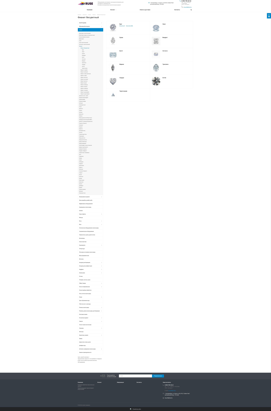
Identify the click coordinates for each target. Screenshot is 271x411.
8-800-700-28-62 (186, 1)
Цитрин (80, 112)
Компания (89, 9)
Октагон (165, 51)
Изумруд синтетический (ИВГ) (85, 119)
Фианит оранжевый (85, 92)
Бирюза (81, 128)
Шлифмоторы (82, 345)
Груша (121, 37)
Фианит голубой (84, 70)
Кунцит (80, 178)
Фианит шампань (84, 88)
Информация (120, 382)
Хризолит (81, 114)
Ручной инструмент (83, 317)
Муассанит (81, 38)
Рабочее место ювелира (85, 304)
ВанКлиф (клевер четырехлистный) (87, 35)
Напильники (82, 272)
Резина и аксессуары (84, 307)
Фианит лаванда (84, 84)
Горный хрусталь (83, 134)
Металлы (81, 259)
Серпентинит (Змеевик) (84, 152)
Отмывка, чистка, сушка (84, 279)
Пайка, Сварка (82, 283)
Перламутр (81, 136)
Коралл (80, 126)
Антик (164, 77)
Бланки (81, 210)
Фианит (80, 46)
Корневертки (82, 245)
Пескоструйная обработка (85, 290)
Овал (164, 24)
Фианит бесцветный (85, 48)
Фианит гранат (84, 82)
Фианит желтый (84, 77)
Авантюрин (81, 180)
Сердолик (81, 156)
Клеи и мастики (82, 241)
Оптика (81, 276)
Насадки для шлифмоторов (85, 266)
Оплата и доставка (145, 9)
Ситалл (80, 132)
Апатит (80, 183)
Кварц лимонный (83, 141)
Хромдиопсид (82, 130)
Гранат (80, 110)
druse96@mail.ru (169, 398)
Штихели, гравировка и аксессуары (87, 349)
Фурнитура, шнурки (83, 335)
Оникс (80, 160)
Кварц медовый (82, 143)
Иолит (80, 174)
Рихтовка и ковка (83, 314)
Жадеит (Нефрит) (83, 150)
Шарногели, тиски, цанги (85, 342)
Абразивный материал (84, 26)
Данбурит (81, 185)
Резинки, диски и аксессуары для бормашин (89, 310)
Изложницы (82, 238)
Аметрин (81, 169)
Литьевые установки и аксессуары (87, 252)
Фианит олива (84, 75)
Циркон (80, 167)
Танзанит (81, 125)
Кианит (80, 187)
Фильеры (81, 331)
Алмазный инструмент (84, 196)
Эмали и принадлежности (85, 352)
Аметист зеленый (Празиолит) (86, 121)
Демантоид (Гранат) (83, 147)
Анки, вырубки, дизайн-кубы (85, 200)
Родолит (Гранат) (83, 123)
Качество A (122, 25)
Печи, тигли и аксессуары (85, 293)
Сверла (81, 321)
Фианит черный (84, 86)
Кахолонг (81, 176)
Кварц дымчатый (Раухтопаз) (85, 117)
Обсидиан (81, 161)
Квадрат (165, 37)
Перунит (81, 163)
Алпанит (81, 103)
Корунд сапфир (82, 101)
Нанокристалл (82, 104)
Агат (80, 154)
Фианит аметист (84, 81)
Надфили (81, 269)
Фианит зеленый (84, 71)
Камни (80, 29)
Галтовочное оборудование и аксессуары (89, 227)
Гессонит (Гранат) (83, 171)
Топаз (80, 106)
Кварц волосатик (83, 139)
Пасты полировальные (84, 286)
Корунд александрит (83, 97)
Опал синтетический (83, 42)
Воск (80, 224)
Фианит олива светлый (86, 73)
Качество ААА (129, 25)
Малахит (81, 191)
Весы (80, 221)
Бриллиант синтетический (84, 33)
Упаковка (81, 328)
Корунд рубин (82, 99)
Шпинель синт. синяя (83, 95)
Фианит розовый (84, 79)
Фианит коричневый (85, 93)
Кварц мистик (82, 137)
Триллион (165, 64)
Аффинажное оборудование (86, 203)
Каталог (112, 9)
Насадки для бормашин (84, 262)
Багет (121, 51)
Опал (80, 40)
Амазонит (81, 182)
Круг (120, 24)
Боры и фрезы (82, 214)
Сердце (121, 77)
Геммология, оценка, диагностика (87, 234)
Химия (80, 338)
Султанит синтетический (84, 44)
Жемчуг (80, 115)
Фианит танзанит (84, 90)
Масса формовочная (84, 255)
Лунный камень (82, 189)
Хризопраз (81, 165)
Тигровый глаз (82, 193)
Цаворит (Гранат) (83, 148)
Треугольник (123, 91)
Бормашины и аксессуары (85, 207)
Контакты (177, 9)
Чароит (80, 172)
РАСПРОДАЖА (82, 22)
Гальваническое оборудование (86, 231)
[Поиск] (191, 10)
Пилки (80, 297)
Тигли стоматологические (85, 324)
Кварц (80, 158)
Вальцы (81, 217)
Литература (82, 248)
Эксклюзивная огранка (84, 37)
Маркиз (121, 64)
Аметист (81, 108)
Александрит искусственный (85, 145)
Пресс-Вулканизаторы (84, 300)
